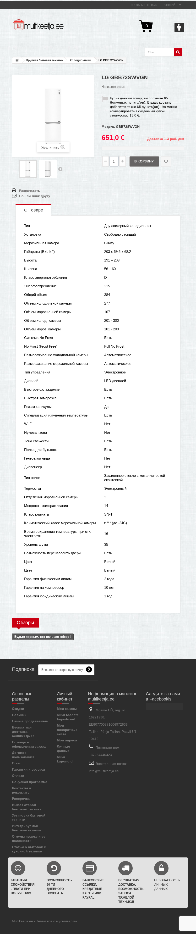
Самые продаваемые (30, 721)
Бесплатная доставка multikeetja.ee (23, 731)
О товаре (33, 210)
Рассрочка (21, 799)
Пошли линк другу (34, 196)
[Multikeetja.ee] (38, 25)
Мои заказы (67, 709)
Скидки (18, 709)
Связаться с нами (144, 5)
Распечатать (29, 191)
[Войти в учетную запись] (179, 27)
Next (60, 169)
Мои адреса (67, 740)
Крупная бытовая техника (44, 60)
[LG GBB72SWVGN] (28, 169)
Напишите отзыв (113, 87)
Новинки (19, 715)
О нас (16, 763)
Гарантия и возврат (28, 769)
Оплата (18, 776)
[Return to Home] (17, 60)
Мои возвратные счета (67, 729)
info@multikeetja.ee (104, 771)
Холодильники (80, 60)
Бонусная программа (29, 782)
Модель (108, 126)
